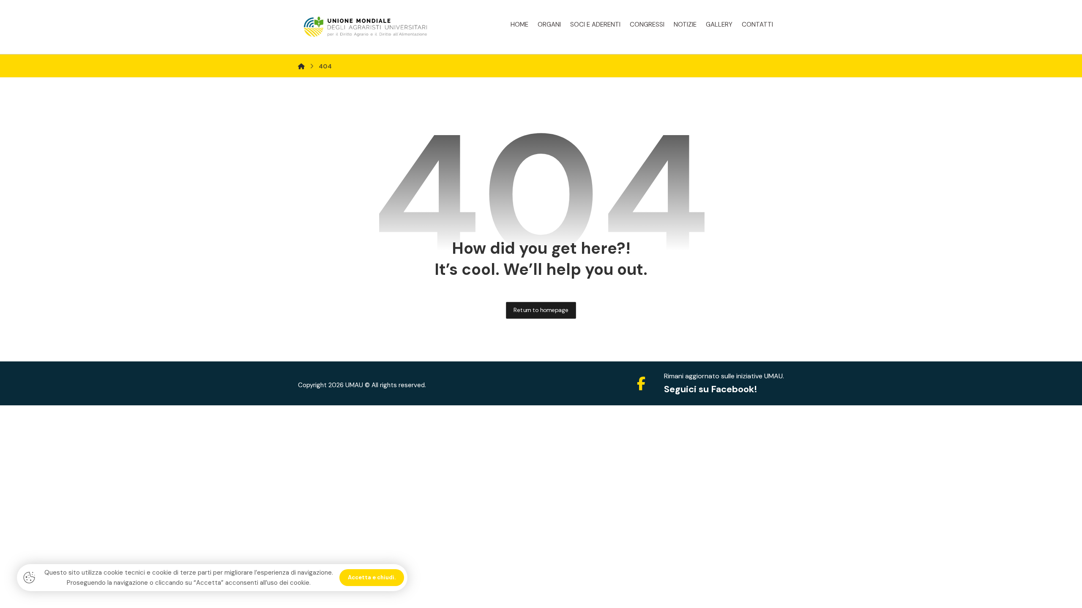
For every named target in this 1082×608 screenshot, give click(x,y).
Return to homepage (541, 310)
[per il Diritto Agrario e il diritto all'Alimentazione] (365, 27)
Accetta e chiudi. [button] (372, 577)
